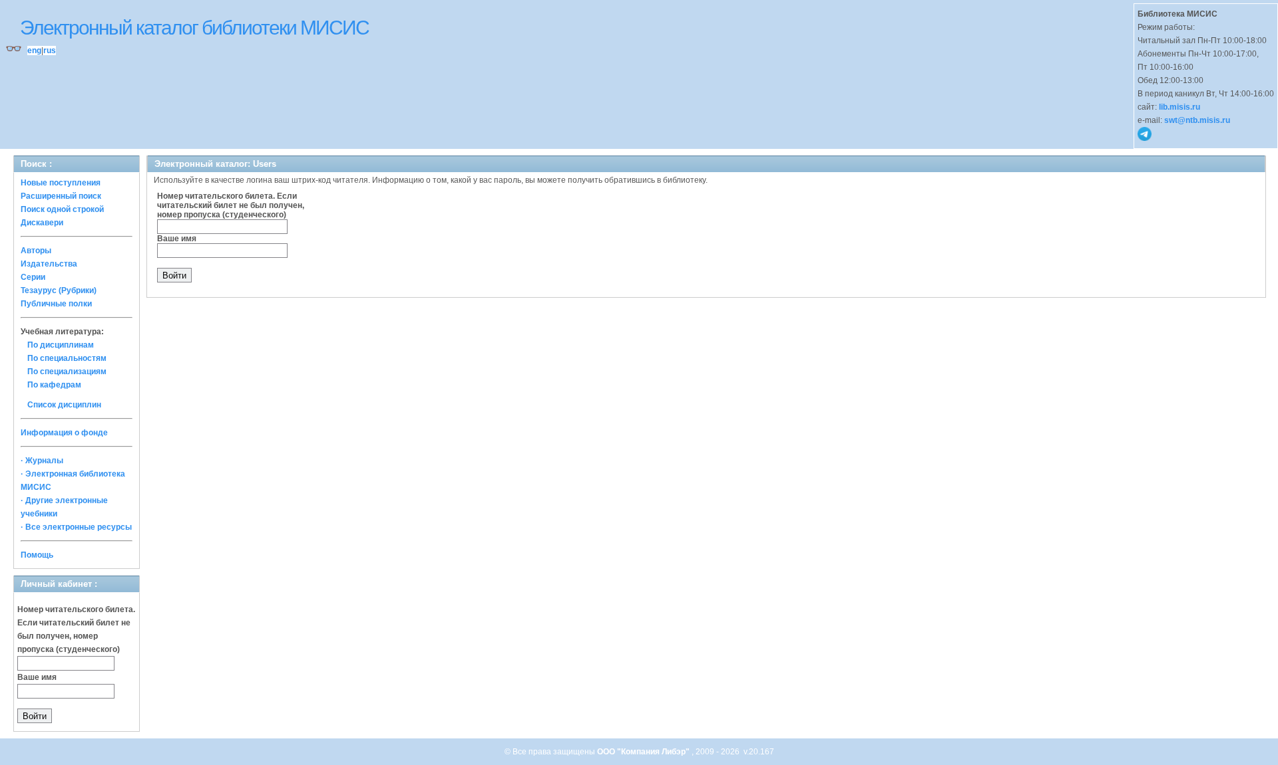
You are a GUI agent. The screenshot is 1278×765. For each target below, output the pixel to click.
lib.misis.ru (1179, 107)
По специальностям (66, 358)
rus (49, 50)
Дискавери (42, 222)
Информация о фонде (64, 432)
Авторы (36, 250)
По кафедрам (54, 384)
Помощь (37, 555)
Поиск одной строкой (62, 209)
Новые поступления (61, 182)
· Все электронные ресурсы (76, 527)
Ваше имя (37, 677)
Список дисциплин (64, 404)
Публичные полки (56, 303)
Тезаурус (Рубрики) (59, 290)
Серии (33, 277)
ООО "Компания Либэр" (644, 751)
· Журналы (42, 460)
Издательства (49, 264)
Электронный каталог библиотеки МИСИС (194, 28)
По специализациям (66, 371)
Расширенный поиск (61, 196)
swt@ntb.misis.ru (1197, 120)
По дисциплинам (60, 345)
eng (34, 50)
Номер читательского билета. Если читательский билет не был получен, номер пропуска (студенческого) (230, 205)
